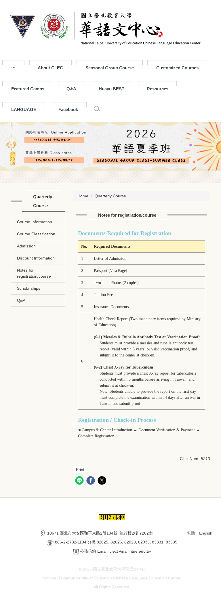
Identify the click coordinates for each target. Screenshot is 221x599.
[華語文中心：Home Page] (110, 27)
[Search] (97, 108)
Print (80, 469)
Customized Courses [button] (177, 67)
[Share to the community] (80, 481)
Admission (26, 246)
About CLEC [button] (50, 67)
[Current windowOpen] (110, 146)
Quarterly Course (110, 196)
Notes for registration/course (34, 273)
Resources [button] (157, 88)
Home (82, 196)
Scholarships (28, 288)
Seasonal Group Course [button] (109, 67)
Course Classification (36, 234)
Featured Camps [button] (27, 88)
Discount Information (36, 258)
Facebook (68, 109)
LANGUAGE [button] (23, 109)
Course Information (34, 222)
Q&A (21, 300)
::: (13, 67)
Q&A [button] (71, 88)
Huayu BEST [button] (111, 88)
